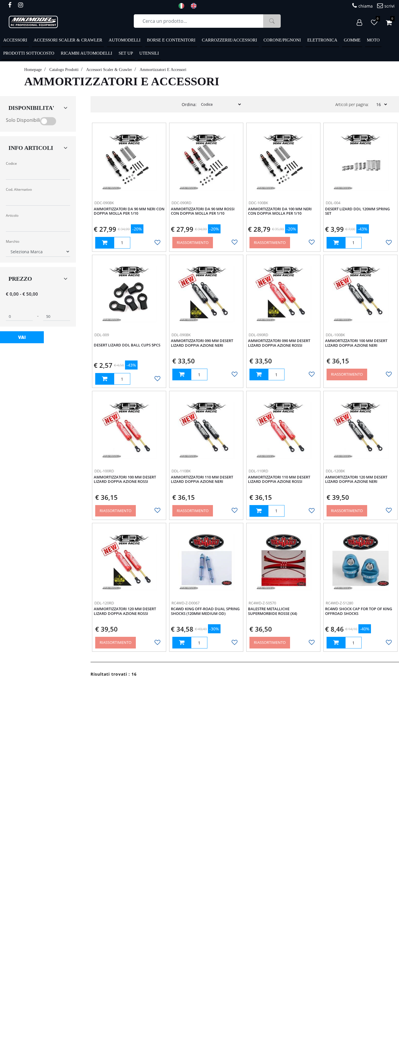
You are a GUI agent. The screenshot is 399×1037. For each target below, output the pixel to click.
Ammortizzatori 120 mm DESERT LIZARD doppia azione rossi (125, 611)
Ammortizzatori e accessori (163, 69)
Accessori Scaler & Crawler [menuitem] (68, 40)
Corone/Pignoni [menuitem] (282, 40)
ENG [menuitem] (195, 6)
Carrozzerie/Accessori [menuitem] (229, 40)
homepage (33, 69)
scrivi (389, 6)
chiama (365, 6)
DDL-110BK (181, 471)
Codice (11, 163)
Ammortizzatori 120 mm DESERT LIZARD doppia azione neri (356, 479)
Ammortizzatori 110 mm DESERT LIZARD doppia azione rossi (279, 479)
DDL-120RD (104, 603)
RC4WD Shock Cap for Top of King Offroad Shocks (358, 611)
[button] (272, 21)
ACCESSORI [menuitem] (15, 40)
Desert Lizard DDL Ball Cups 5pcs (127, 345)
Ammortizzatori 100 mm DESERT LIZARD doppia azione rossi (125, 479)
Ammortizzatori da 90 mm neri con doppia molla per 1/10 (129, 211)
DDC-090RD (181, 202)
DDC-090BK (104, 202)
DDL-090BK (181, 334)
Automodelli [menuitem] (124, 40)
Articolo (12, 215)
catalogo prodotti (64, 69)
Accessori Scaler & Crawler (109, 69)
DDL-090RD (258, 334)
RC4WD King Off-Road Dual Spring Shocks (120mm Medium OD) (205, 611)
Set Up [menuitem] (126, 53)
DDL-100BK (335, 334)
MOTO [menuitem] (373, 40)
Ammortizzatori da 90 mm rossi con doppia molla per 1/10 (203, 211)
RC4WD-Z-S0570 (262, 603)
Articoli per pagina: (352, 104)
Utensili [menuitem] (149, 53)
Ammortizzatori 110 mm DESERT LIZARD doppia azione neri (202, 479)
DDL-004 (333, 202)
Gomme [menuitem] (352, 40)
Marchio (12, 241)
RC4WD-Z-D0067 (185, 603)
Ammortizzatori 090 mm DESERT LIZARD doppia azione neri (202, 343)
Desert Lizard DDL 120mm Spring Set (357, 211)
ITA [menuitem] (183, 6)
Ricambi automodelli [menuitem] (86, 53)
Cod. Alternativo (19, 189)
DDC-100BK (258, 202)
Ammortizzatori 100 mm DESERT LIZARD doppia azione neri (356, 343)
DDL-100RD (104, 471)
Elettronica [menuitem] (322, 40)
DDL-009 (101, 334)
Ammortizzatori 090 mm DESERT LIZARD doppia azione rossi (279, 343)
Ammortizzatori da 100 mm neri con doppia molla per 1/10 (280, 211)
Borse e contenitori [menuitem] (171, 40)
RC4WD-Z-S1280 (339, 603)
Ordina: (189, 104)
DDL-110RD (258, 471)
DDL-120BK (335, 471)
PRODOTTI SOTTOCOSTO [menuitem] (28, 53)
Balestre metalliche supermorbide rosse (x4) (272, 611)
